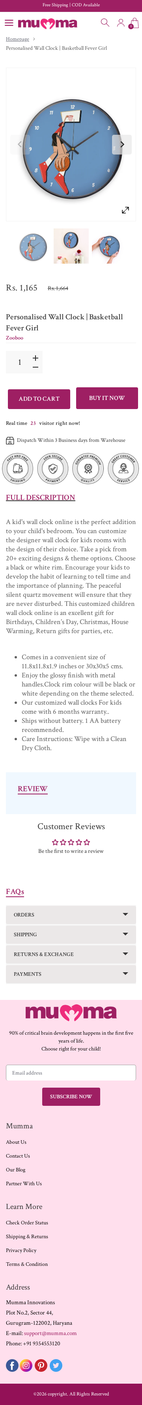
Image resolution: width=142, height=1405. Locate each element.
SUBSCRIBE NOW (71, 1096)
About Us (16, 1142)
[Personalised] (33, 246)
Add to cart (39, 399)
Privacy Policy (21, 1250)
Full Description (40, 497)
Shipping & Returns (27, 1236)
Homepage (17, 39)
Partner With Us (24, 1183)
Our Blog (15, 1169)
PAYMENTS (27, 974)
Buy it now (107, 398)
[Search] (105, 23)
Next (122, 145)
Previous (20, 145)
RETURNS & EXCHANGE (44, 954)
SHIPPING (25, 934)
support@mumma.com (50, 1333)
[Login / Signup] (120, 23)
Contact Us (18, 1156)
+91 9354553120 (41, 1343)
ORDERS (24, 914)
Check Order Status (27, 1222)
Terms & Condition (27, 1264)
